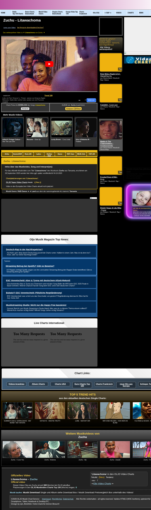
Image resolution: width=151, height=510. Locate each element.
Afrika (7, 154)
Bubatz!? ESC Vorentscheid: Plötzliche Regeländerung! (34, 293)
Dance (60, 154)
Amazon (25, 108)
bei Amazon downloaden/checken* (30, 27)
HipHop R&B (49, 154)
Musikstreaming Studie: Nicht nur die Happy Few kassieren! (36, 305)
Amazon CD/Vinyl (73, 109)
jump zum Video (10, 27)
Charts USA (60, 384)
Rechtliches (57, 499)
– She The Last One (11, 140)
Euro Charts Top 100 (82, 385)
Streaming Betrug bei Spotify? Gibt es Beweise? (30, 266)
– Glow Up (33, 139)
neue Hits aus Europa (126, 385)
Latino (38, 154)
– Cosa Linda (60, 139)
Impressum (46, 499)
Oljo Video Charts (102, 483)
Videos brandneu (16, 384)
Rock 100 (28, 154)
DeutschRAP (17, 154)
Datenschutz (68, 499)
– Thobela (83, 140)
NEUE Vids (81, 154)
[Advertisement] (49, 215)
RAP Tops (70, 154)
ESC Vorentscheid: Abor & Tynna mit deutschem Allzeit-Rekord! (38, 280)
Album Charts (38, 384)
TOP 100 (92, 154)
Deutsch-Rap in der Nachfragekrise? (24, 249)
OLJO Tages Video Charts (16, 182)
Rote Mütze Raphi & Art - (110, 75)
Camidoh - (109, 105)
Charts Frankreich (104, 384)
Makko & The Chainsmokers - (106, 144)
